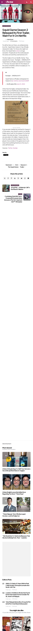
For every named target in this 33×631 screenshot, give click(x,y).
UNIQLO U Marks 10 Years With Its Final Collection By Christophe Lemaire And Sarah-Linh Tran (17, 585)
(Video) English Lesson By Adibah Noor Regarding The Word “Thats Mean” (14, 493)
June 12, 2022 (21, 84)
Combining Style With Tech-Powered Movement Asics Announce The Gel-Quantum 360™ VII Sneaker (13, 199)
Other (20, 194)
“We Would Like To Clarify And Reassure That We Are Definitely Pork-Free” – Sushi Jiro (16, 537)
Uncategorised (15, 185)
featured (10, 165)
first (17, 165)
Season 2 (24, 165)
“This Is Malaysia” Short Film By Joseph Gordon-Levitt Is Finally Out (14, 515)
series (17, 51)
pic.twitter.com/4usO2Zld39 (20, 81)
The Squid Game (13, 167)
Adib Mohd (10, 39)
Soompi (15, 148)
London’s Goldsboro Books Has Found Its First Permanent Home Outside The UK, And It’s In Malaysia (18, 594)
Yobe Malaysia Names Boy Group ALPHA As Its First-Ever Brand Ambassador (18, 603)
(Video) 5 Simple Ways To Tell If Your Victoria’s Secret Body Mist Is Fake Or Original (16, 470)
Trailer (22, 167)
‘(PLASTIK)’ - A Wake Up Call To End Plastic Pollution (20, 188)
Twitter (10, 148)
